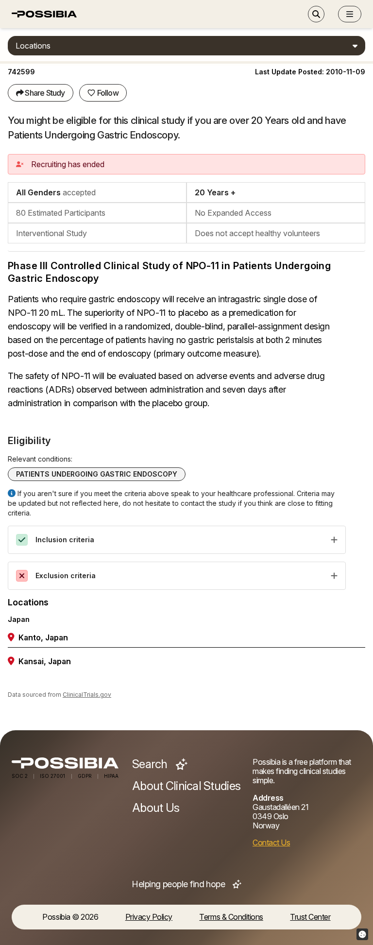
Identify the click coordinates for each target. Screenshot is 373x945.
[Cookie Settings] (362, 934)
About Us (155, 808)
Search (151, 764)
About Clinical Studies (186, 786)
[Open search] (316, 14)
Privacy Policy (148, 917)
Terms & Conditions (231, 917)
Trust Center (310, 917)
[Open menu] (349, 14)
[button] (349, 14)
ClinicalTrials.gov (87, 694)
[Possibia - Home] (66, 763)
